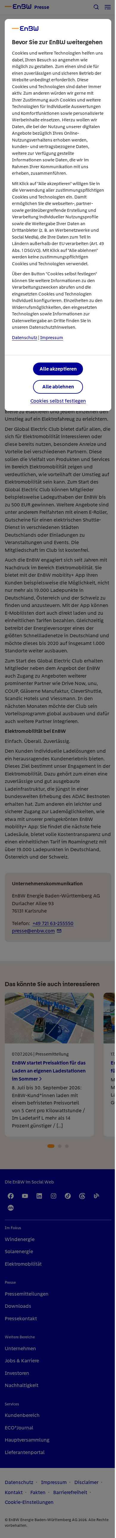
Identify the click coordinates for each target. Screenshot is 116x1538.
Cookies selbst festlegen (58, 401)
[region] (58, 769)
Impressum (51, 337)
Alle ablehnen (58, 387)
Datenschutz (24, 337)
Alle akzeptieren (58, 369)
